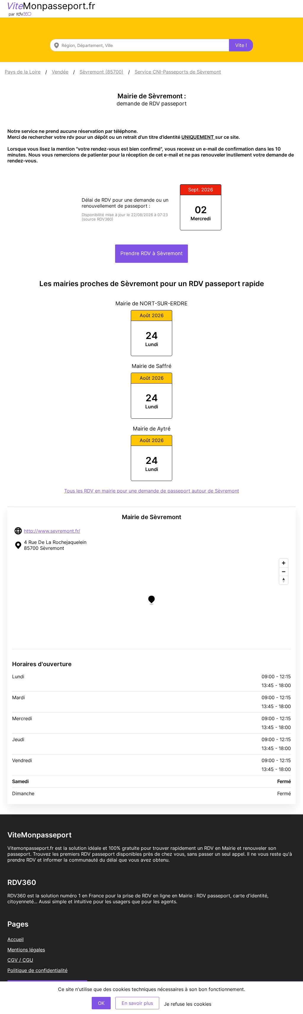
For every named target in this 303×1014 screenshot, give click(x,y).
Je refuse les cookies (187, 1004)
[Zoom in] (283, 563)
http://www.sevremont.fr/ (52, 531)
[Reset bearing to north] (283, 580)
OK (101, 1003)
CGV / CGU (20, 960)
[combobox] (139, 45)
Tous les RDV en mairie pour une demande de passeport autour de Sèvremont (151, 491)
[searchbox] (139, 45)
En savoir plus (137, 1003)
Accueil (15, 939)
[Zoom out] (283, 571)
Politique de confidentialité (37, 970)
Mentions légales (26, 950)
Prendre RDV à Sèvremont (151, 253)
